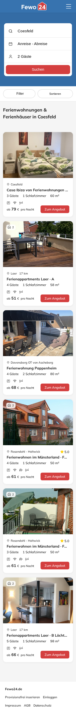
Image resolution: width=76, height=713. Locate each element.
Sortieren (55, 93)
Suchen (38, 69)
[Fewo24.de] (34, 9)
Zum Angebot (55, 209)
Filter (20, 93)
